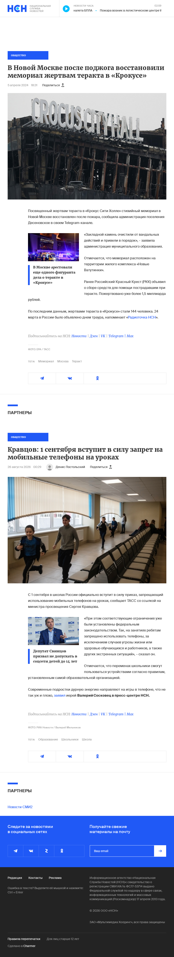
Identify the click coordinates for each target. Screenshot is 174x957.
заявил (59, 695)
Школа (87, 739)
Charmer (29, 946)
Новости (79, 336)
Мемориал (46, 361)
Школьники (70, 739)
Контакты (35, 878)
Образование (48, 739)
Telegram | (117, 336)
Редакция (15, 878)
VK (103, 336)
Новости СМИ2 (20, 807)
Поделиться (51, 85)
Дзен (94, 336)
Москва (63, 361)
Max (130, 336)
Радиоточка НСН (142, 317)
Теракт (77, 361)
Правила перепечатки (24, 939)
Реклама (55, 878)
